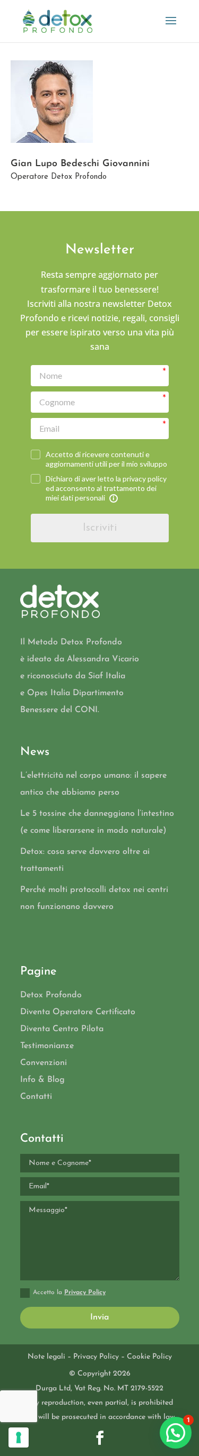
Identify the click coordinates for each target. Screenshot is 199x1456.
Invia (99, 1317)
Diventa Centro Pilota (61, 1029)
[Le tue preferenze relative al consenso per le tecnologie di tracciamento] (18, 1437)
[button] (176, 1433)
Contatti (36, 1097)
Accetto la (69, 1292)
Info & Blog (42, 1080)
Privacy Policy (85, 1292)
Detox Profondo (51, 995)
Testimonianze (47, 1046)
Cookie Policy (149, 1357)
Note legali (46, 1357)
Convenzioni (43, 1063)
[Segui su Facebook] (100, 1438)
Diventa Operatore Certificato (77, 1012)
